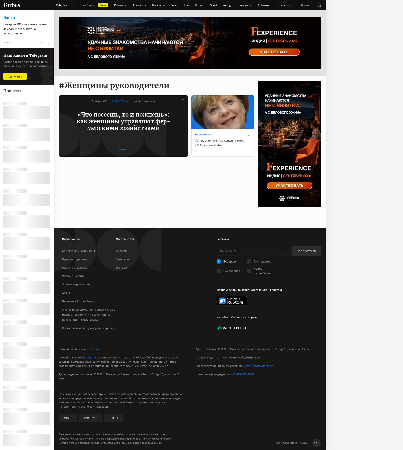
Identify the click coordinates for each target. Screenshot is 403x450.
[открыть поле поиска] (319, 5)
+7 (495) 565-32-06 (243, 374)
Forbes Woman (120, 101)
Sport (213, 5)
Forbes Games (91, 5)
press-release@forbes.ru (259, 366)
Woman (199, 5)
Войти (305, 5)
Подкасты (158, 5)
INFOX (111, 418)
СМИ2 (65, 418)
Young (227, 5)
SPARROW (88, 418)
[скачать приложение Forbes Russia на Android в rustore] (232, 301)
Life (186, 5)
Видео (174, 5)
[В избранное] (183, 100)
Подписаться (306, 251)
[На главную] (11, 5)
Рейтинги (120, 5)
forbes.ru (96, 349)
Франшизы (139, 5)
